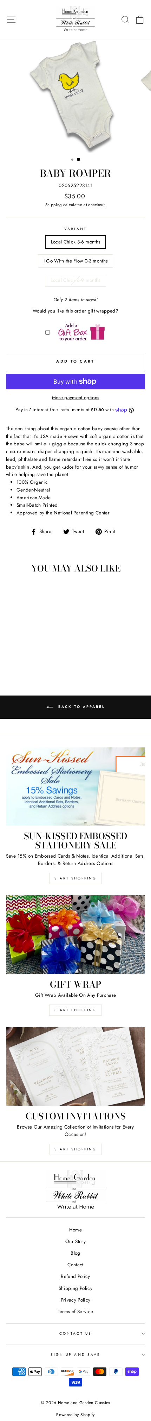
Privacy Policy (76, 1299)
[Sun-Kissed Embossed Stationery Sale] (75, 786)
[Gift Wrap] (75, 934)
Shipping (53, 205)
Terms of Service (75, 1311)
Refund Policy (75, 1276)
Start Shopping (75, 878)
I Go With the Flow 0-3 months (76, 260)
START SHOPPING (75, 1010)
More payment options (75, 397)
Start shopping (75, 1149)
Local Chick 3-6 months (75, 241)
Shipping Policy (75, 1288)
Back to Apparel (80, 706)
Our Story (75, 1241)
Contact (75, 1264)
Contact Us (75, 1333)
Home (75, 1229)
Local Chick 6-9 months (75, 280)
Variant (75, 228)
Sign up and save (75, 1354)
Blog (75, 1252)
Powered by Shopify (75, 1414)
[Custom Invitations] (75, 1066)
